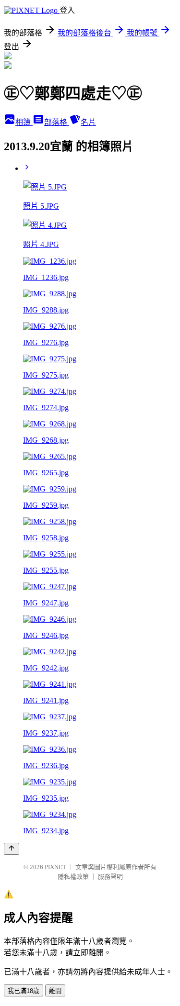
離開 (55, 991)
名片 (88, 122)
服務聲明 (110, 876)
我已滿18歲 (23, 991)
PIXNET (55, 867)
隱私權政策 (73, 876)
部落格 (56, 122)
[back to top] (11, 849)
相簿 (24, 122)
